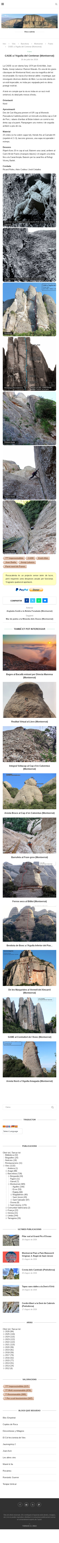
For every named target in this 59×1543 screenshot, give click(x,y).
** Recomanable (15, 1394)
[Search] (56, 4)
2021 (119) (10, 1344)
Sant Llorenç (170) (18, 1205)
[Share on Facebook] (27, 600)
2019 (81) (9, 1350)
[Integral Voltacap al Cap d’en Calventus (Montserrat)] (29, 744)
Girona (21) (13, 1213)
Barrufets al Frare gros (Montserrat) (29, 857)
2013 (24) (9, 1366)
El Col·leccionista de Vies (14, 1437)
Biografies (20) (11, 1157)
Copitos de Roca (10, 1424)
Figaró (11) (15, 1179)
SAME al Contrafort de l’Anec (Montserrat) (29, 1037)
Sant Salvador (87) (21, 1200)
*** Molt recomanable (18, 1390)
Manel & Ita (8, 1464)
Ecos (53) (17, 1189)
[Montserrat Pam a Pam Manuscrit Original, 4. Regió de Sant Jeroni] (11, 1257)
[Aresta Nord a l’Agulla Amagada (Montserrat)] (29, 1059)
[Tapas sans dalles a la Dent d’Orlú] (11, 1290)
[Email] (26, 1504)
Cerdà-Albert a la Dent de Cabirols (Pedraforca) (38, 1304)
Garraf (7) (14, 1181)
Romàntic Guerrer (11, 1477)
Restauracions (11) (13, 1163)
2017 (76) (9, 1355)
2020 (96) (9, 1347)
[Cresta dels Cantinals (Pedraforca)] (11, 1273)
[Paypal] (39, 1504)
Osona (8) (14, 1202)
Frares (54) (18, 1192)
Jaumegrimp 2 (9, 1444)
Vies (14, 44)
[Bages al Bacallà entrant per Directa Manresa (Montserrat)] (29, 653)
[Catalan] (4, 1126)
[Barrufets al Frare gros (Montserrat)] (29, 835)
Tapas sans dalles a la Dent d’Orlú (38, 1286)
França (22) (13, 1210)
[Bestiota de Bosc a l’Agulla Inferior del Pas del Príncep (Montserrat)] (29, 924)
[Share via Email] (45, 600)
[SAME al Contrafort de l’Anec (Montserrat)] (29, 1015)
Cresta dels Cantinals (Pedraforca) (38, 1270)
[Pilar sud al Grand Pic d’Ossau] (11, 1240)
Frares (50, 44)
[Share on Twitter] (32, 600)
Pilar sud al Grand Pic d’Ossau (36, 1236)
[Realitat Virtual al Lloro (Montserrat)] (29, 700)
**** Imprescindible (14, 558)
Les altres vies (9, 1457)
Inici (4, 44)
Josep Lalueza (27, 562)
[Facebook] (20, 1504)
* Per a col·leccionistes (18, 1398)
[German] (13, 1126)
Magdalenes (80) (20, 1194)
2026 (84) (9, 1331)
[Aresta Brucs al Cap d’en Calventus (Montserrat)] (29, 791)
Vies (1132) (10, 1165)
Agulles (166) (18, 1186)
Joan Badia (10, 562)
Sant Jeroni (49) (20, 1197)
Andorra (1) (13, 1168)
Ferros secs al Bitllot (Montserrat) (29, 901)
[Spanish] (16, 1126)
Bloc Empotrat (9, 1417)
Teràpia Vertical (9, 1484)
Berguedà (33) (16, 1176)
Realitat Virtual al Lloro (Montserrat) (29, 721)
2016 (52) (9, 1358)
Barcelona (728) (15, 1173)
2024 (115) (10, 1336)
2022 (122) (10, 1342)
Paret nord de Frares (15, 566)
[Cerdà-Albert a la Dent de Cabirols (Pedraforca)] (11, 1307)
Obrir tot (6, 1152)
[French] (10, 1126)
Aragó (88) (12, 1171)
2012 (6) (9, 1368)
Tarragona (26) (14, 1218)
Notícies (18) (11, 1160)
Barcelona (25, 44)
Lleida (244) (13, 1215)
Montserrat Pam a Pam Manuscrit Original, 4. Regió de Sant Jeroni (38, 1254)
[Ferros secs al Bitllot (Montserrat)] (29, 880)
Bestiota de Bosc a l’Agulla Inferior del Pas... (29, 945)
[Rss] (32, 1504)
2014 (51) (9, 1363)
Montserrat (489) (17, 1184)
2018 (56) (9, 1352)
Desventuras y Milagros (13, 1431)
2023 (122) (10, 1339)
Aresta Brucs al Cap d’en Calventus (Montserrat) (29, 813)
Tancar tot (16, 1152)
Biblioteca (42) (11, 1155)
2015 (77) (9, 1360)
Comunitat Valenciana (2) (19, 1207)
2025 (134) (10, 1334)
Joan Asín (7, 1451)
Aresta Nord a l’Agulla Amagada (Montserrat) (29, 1081)
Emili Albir (43, 558)
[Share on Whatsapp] (38, 600)
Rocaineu (7, 1471)
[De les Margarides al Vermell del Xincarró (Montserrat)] (29, 968)
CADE (31, 558)
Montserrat (38, 44)
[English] (7, 1126)
